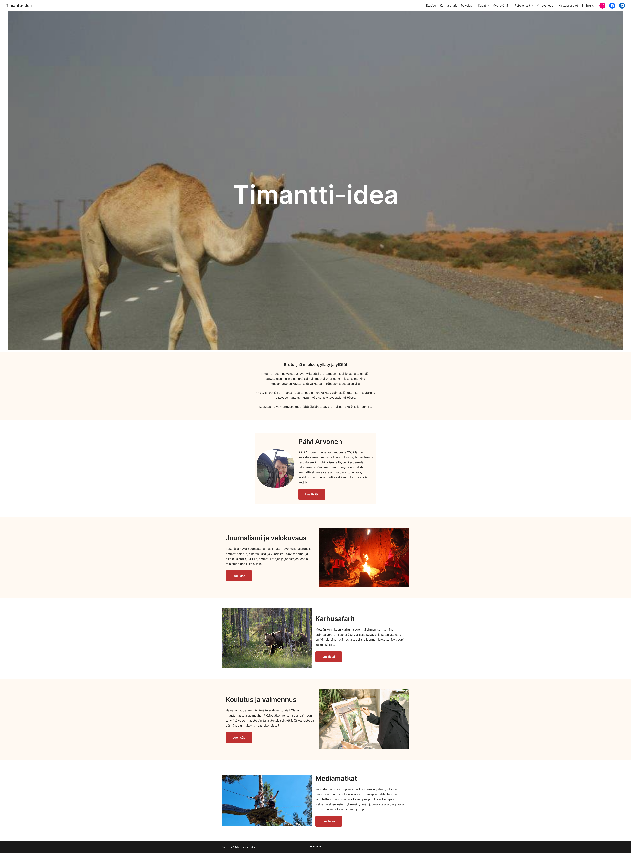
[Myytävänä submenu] (510, 6)
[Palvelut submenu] (473, 6)
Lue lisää (311, 494)
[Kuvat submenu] (488, 6)
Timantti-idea (19, 5)
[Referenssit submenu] (532, 6)
